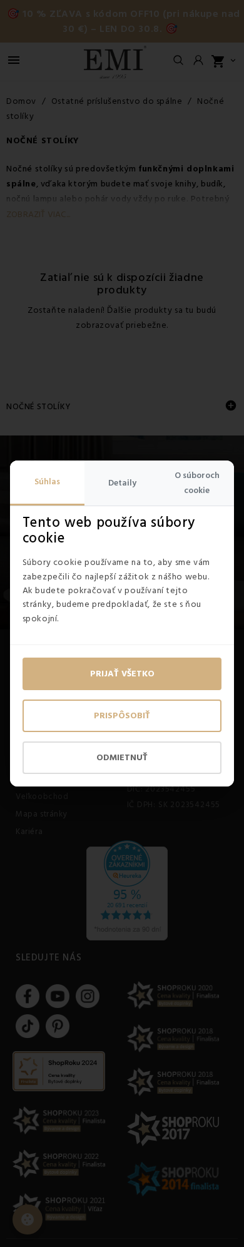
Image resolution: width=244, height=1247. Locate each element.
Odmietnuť (122, 757)
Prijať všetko (122, 674)
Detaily (122, 483)
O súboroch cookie (197, 483)
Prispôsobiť (122, 716)
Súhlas (47, 481)
